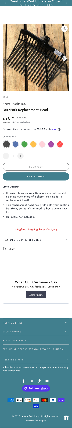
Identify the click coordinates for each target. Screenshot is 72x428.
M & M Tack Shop (30, 416)
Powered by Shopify (36, 420)
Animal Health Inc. (14, 104)
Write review (36, 294)
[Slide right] (66, 3)
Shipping (6, 122)
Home (6, 97)
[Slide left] (6, 3)
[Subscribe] (67, 360)
